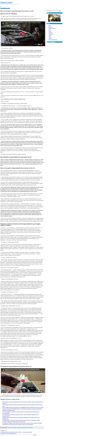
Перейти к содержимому (5, 8)
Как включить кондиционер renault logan (8, 433)
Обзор (50, 31)
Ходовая (50, 38)
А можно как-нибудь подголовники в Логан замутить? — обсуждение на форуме (16, 432)
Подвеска (50, 32)
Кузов (50, 29)
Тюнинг (50, 36)
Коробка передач (52, 28)
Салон (50, 35)
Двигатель (51, 27)
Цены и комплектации (53, 39)
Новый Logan (6, 2)
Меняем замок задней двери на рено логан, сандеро (33, 407)
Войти (35, 434)
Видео (50, 25)
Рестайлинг (51, 34)
